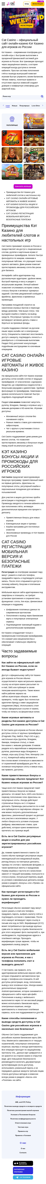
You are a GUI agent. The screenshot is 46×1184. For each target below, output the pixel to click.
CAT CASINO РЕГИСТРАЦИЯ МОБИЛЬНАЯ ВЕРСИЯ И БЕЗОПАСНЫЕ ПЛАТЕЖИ (20, 216)
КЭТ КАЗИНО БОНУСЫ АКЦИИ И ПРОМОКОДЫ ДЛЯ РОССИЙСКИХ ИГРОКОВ (22, 207)
